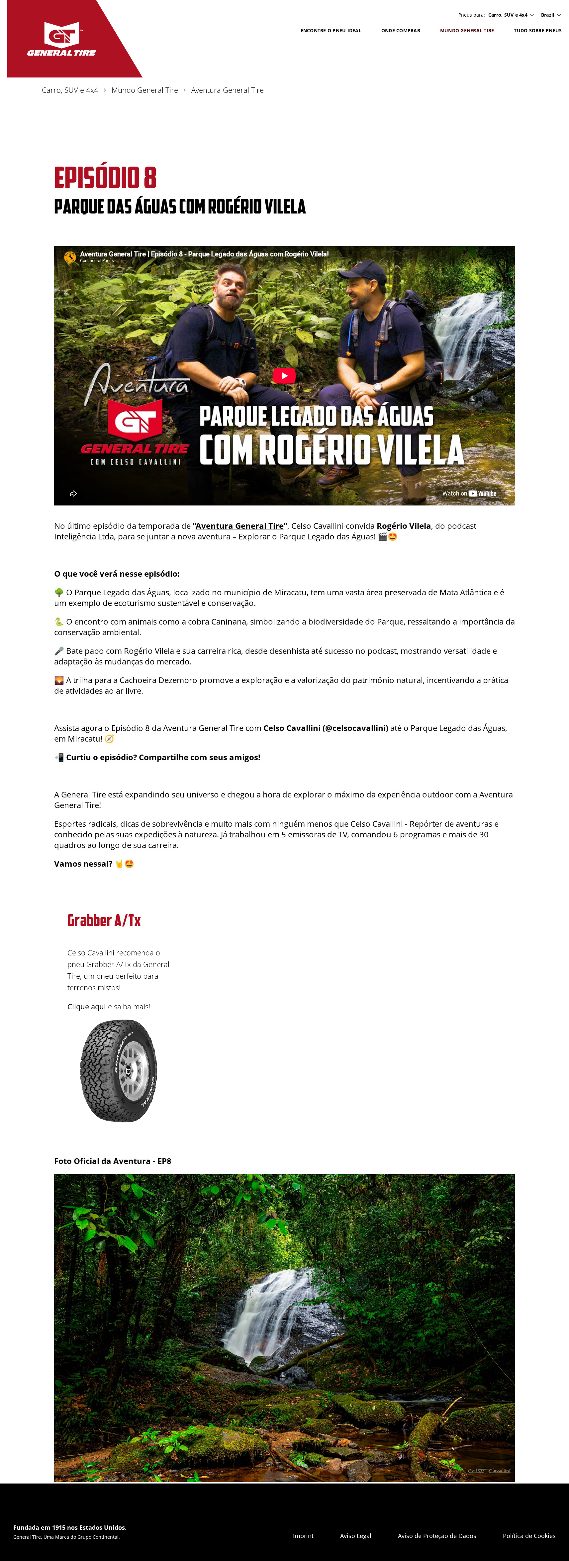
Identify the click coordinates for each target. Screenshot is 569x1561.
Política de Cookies (529, 1536)
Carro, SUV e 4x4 (507, 15)
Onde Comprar (400, 30)
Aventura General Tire (240, 525)
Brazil (547, 15)
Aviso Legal (355, 1536)
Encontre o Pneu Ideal (331, 30)
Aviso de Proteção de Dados (437, 1536)
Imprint (303, 1536)
